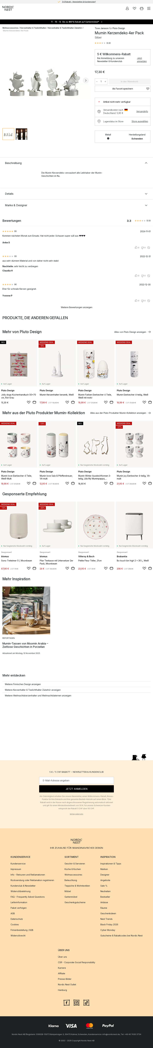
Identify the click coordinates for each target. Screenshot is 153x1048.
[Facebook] (67, 1002)
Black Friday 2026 (109, 924)
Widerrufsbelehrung (20, 891)
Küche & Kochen (73, 869)
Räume (103, 908)
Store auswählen (140, 121)
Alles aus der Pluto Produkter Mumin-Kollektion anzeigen (118, 413)
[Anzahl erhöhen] (105, 82)
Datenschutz (17, 919)
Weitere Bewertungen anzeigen (76, 307)
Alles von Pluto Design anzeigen (130, 332)
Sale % (103, 885)
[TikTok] (86, 1002)
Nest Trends (106, 919)
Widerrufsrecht (18, 935)
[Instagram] (76, 1002)
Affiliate (61, 973)
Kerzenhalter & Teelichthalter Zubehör (65, 28)
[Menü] (148, 8)
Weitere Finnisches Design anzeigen (23, 684)
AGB (13, 913)
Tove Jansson (102, 28)
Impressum (16, 869)
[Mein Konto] (127, 8)
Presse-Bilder (64, 979)
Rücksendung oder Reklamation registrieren (32, 880)
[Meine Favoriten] (134, 8)
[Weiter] (86, 80)
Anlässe (104, 902)
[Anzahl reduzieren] (97, 82)
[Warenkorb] (141, 8)
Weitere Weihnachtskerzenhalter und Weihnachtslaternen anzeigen (38, 695)
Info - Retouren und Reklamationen (28, 874)
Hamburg (62, 990)
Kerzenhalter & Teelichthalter (33, 28)
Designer (104, 874)
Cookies (15, 924)
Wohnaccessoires (10, 28)
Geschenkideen (108, 913)
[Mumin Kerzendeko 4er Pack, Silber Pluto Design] (45, 80)
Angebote (105, 880)
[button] (103, 43)
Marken (104, 869)
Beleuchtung (71, 880)
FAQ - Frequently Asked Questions (28, 897)
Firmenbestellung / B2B (22, 930)
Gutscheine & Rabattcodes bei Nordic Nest (121, 935)
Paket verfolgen (19, 908)
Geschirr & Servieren (75, 863)
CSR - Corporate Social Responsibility (76, 962)
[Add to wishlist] (28, 402)
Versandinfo (142, 111)
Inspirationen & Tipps (110, 863)
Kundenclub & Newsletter (23, 885)
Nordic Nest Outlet (67, 984)
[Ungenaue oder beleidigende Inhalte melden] (149, 247)
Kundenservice (18, 863)
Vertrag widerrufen (76, 814)
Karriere (62, 968)
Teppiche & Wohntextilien (77, 885)
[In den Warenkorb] (34, 402)
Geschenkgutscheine (75, 902)
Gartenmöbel (71, 897)
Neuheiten (105, 891)
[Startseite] (8, 8)
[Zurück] (5, 80)
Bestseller (105, 897)
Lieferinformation (19, 902)
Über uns (62, 957)
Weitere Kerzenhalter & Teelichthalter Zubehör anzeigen (33, 690)
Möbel (68, 891)
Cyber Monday (107, 930)
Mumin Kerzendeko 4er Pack (15, 30)
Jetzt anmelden (142, 60)
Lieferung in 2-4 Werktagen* (78, 2)
